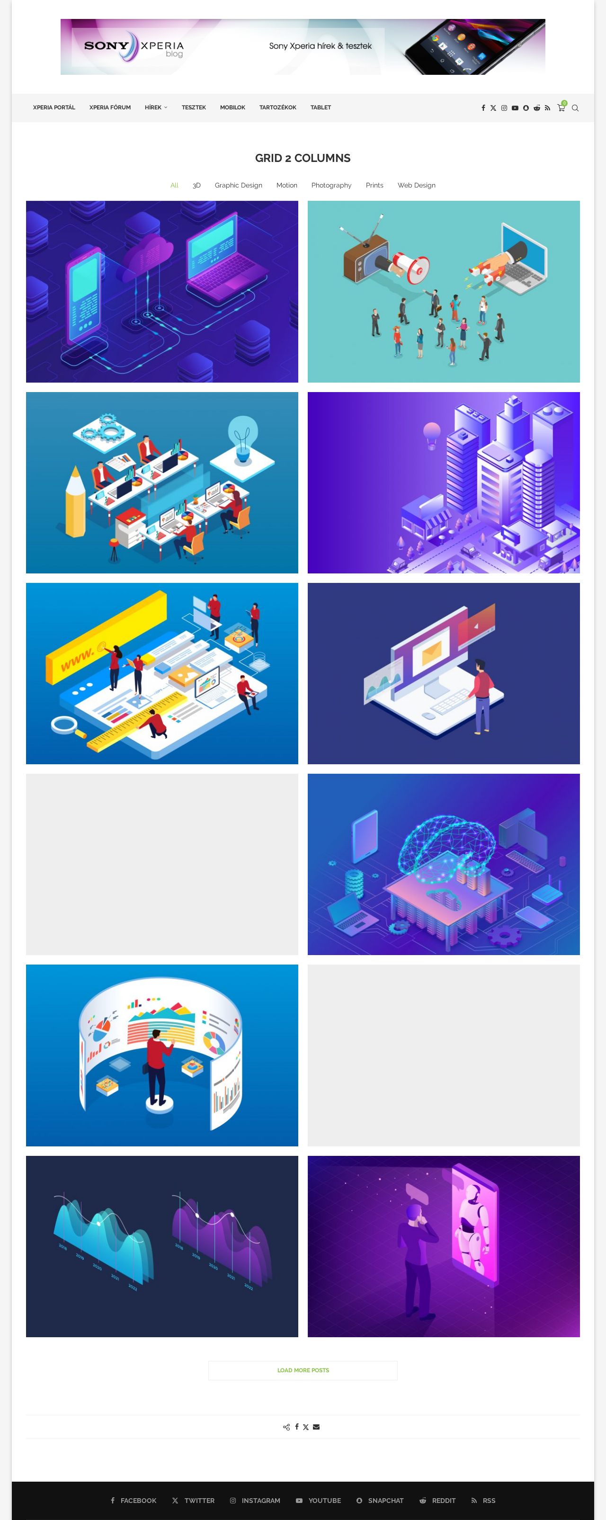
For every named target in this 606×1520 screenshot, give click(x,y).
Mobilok (232, 107)
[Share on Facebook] (297, 1427)
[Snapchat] (526, 108)
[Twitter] (493, 108)
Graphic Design (238, 185)
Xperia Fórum (110, 107)
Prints (374, 185)
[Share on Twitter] (306, 1427)
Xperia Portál (54, 107)
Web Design (417, 185)
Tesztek (194, 107)
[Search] (575, 108)
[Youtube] (515, 108)
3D (197, 185)
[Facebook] (483, 108)
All (174, 185)
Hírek (153, 107)
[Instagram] (504, 108)
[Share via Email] (316, 1427)
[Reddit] (537, 108)
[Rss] (547, 108)
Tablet (321, 107)
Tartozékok (277, 107)
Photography (332, 185)
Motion (286, 185)
